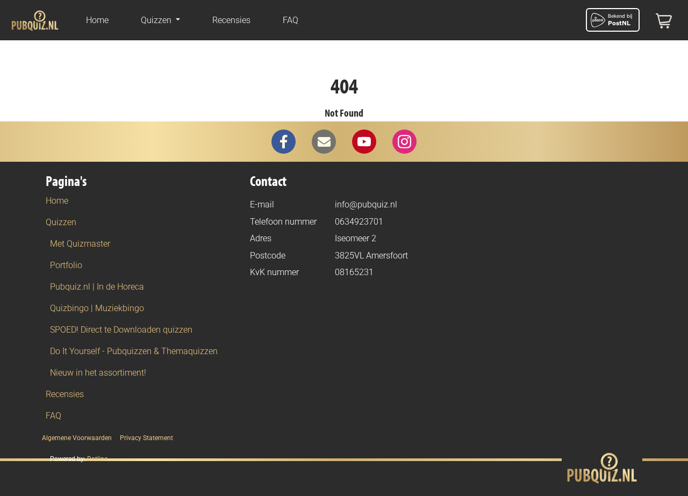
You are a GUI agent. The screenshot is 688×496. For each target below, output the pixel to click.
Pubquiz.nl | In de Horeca (97, 287)
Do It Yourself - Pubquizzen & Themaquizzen (134, 351)
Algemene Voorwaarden (77, 438)
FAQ (290, 20)
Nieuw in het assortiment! (98, 373)
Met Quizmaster (80, 244)
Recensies (231, 20)
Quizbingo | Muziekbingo (97, 308)
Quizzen (61, 222)
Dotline (97, 459)
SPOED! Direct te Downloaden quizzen (121, 330)
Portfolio (66, 265)
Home (97, 20)
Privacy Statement (146, 438)
